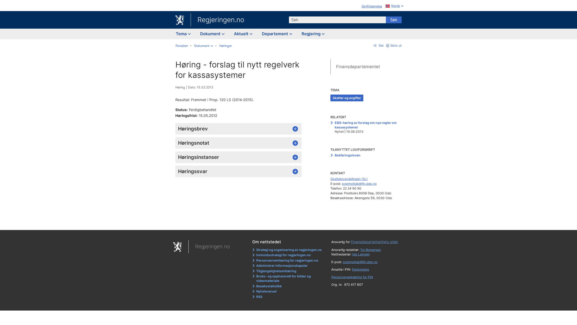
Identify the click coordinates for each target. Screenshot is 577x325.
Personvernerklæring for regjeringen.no (287, 260)
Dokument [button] (210, 33)
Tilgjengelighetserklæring (276, 271)
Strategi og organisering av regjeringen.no (289, 250)
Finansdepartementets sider (374, 241)
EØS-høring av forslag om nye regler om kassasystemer (366, 125)
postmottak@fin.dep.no (359, 184)
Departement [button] (275, 33)
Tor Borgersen (370, 250)
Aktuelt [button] (241, 33)
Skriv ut (396, 45)
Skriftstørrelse (372, 6)
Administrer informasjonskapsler (282, 265)
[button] (203, 46)
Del (380, 45)
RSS (259, 297)
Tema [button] (182, 33)
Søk (393, 19)
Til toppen (240, 223)
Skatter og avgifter (347, 98)
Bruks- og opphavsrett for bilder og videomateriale (283, 278)
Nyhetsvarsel (266, 291)
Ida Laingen (361, 254)
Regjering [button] (311, 33)
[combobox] (337, 19)
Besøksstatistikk (269, 286)
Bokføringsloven (347, 155)
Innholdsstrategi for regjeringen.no (283, 255)
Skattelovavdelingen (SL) (349, 179)
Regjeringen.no (220, 20)
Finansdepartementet (358, 66)
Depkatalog (360, 269)
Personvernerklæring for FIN (352, 277)
